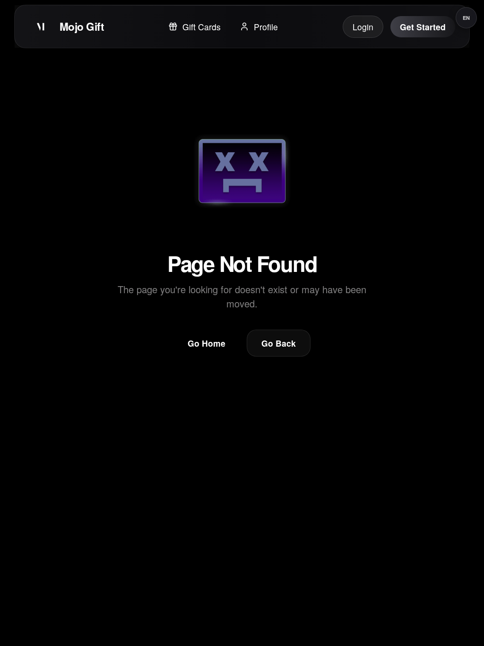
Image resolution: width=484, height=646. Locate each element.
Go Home (206, 343)
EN (466, 17)
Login (363, 27)
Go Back (278, 343)
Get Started (423, 27)
